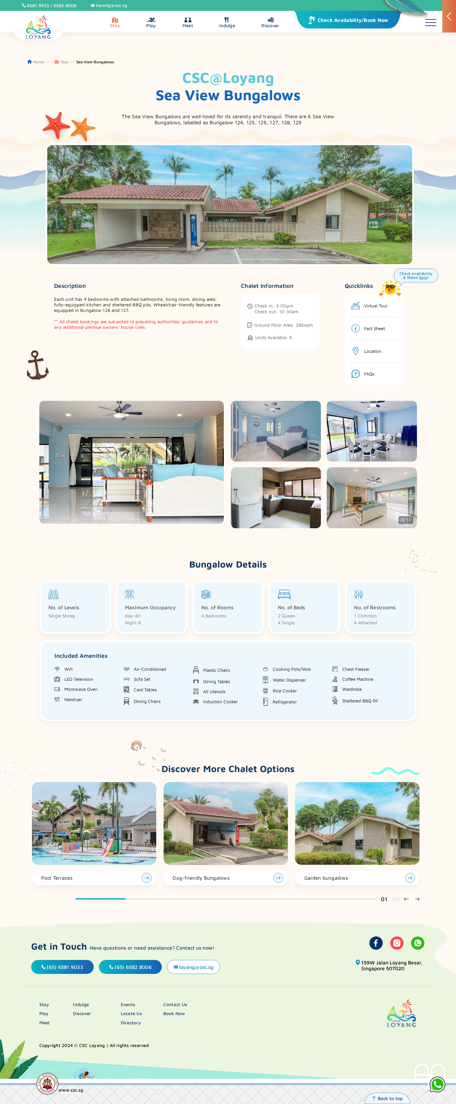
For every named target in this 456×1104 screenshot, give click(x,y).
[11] (372, 526)
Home (38, 61)
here (423, 277)
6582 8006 (65, 5)
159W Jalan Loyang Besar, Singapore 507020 (391, 965)
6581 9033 (38, 5)
